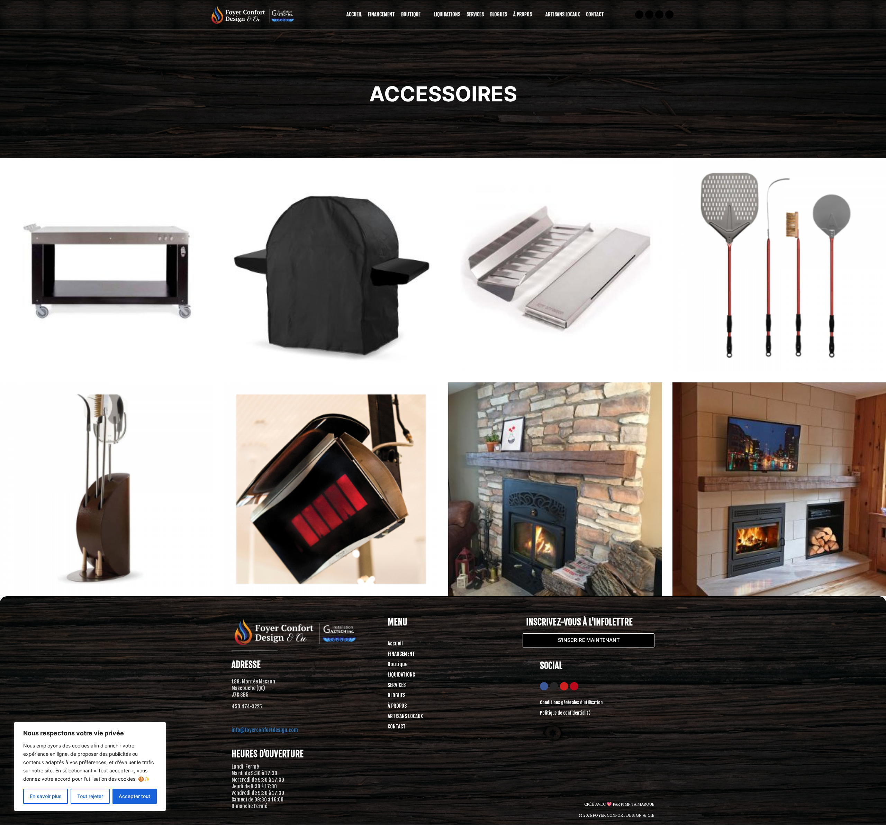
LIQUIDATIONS (447, 14)
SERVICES (475, 14)
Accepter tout (134, 796)
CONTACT (595, 14)
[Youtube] (564, 686)
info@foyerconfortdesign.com (265, 730)
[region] (90, 766)
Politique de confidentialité (565, 713)
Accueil (354, 14)
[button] (414, 14)
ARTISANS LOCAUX (562, 14)
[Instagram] (554, 686)
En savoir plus (46, 796)
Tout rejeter (90, 796)
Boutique (411, 14)
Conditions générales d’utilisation (571, 702)
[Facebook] (544, 686)
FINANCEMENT (381, 14)
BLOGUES (498, 14)
